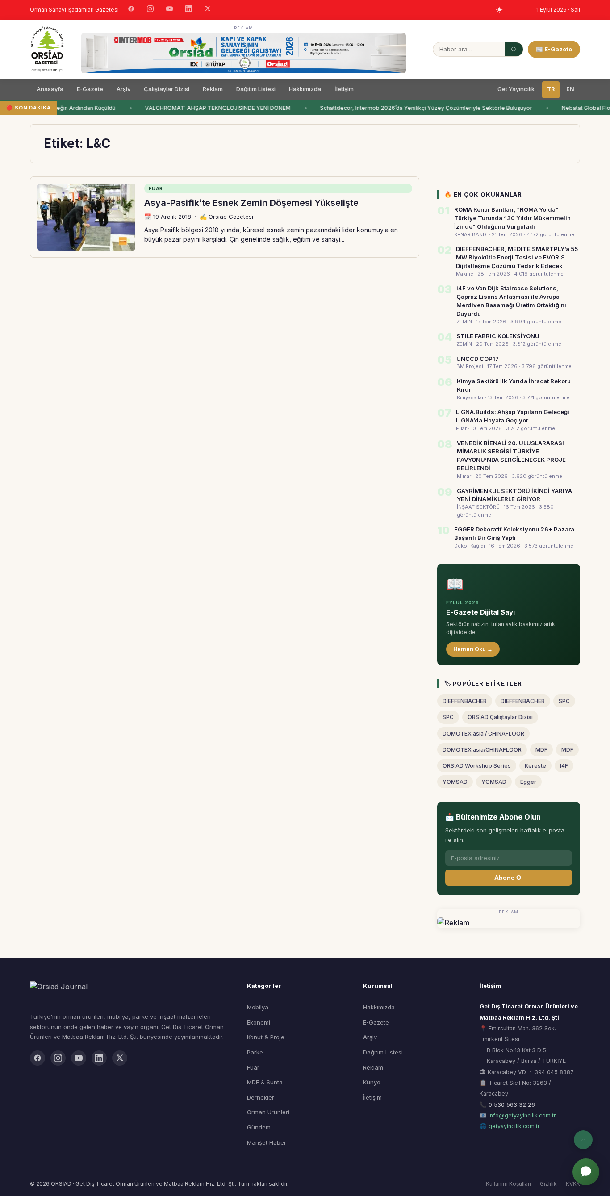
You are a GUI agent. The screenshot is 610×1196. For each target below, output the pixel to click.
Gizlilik (548, 1183)
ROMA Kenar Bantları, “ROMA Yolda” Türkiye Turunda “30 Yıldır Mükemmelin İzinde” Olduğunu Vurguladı (512, 218)
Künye (371, 1082)
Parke (255, 1052)
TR (551, 89)
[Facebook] (131, 9)
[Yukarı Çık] (583, 1139)
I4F (564, 765)
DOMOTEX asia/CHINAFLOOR (482, 749)
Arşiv (123, 88)
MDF (541, 749)
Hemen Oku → (473, 649)
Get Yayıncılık (516, 88)
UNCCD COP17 (477, 358)
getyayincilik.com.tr (514, 1126)
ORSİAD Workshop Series (477, 765)
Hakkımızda (305, 88)
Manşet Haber (266, 1142)
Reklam (213, 88)
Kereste (535, 765)
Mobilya (257, 1007)
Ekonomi (258, 1022)
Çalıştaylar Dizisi (166, 88)
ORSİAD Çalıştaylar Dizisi (500, 717)
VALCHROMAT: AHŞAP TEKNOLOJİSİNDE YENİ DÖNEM (214, 108)
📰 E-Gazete (554, 49)
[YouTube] (169, 9)
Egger (528, 781)
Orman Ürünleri (268, 1112)
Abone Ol (508, 877)
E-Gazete (90, 88)
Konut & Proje (265, 1037)
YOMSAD (455, 781)
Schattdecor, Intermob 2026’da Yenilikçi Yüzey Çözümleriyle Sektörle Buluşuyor (422, 108)
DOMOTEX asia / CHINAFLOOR (483, 733)
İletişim (344, 88)
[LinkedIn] (188, 9)
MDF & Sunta (265, 1082)
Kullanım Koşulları (508, 1183)
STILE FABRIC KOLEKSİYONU (497, 335)
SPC (564, 701)
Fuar (253, 1067)
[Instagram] (150, 9)
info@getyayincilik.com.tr (522, 1115)
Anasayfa (50, 88)
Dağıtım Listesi (256, 88)
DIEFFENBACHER (465, 701)
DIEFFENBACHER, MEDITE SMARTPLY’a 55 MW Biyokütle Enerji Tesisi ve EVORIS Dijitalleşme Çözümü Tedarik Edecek (517, 257)
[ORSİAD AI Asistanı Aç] (585, 1171)
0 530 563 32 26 (512, 1104)
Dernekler (260, 1097)
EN (570, 89)
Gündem (259, 1127)
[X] (208, 9)
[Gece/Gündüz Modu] (499, 10)
